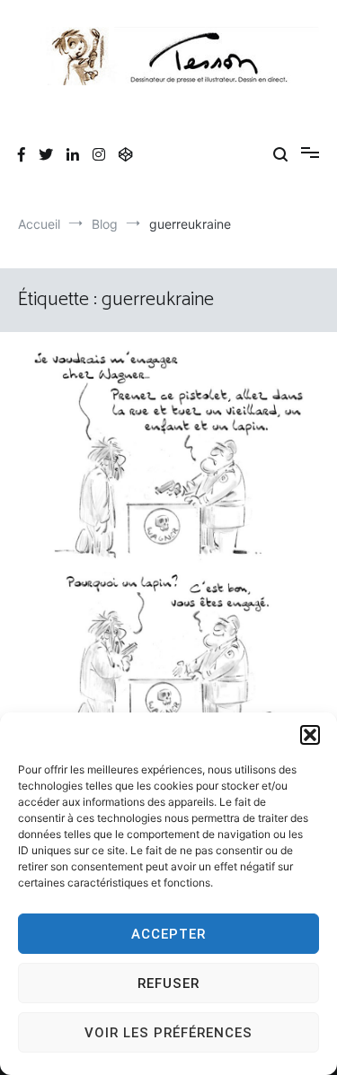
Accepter (168, 934)
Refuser (168, 983)
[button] (310, 735)
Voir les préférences (168, 1033)
